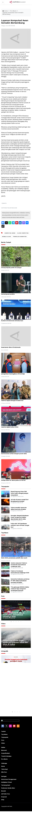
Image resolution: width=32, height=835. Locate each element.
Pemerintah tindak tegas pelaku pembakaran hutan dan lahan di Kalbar (15, 642)
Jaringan (4, 776)
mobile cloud (6, 236)
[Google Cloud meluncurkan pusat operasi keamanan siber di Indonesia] (16, 336)
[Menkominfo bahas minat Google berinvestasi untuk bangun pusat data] (16, 442)
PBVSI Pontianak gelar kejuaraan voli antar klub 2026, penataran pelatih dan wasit (15, 557)
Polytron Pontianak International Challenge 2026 (20, 572)
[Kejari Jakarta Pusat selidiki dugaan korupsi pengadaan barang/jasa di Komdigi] (16, 363)
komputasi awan (10, 233)
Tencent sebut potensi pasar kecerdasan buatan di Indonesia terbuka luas (15, 319)
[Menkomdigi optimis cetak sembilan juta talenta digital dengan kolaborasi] (16, 389)
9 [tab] (24, 649)
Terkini (3, 731)
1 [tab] (11, 621)
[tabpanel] (16, 610)
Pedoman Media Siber (8, 788)
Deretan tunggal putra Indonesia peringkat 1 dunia (14, 706)
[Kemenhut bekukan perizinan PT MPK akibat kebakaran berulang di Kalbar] (5, 581)
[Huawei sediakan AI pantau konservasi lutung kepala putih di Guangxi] (16, 256)
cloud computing (23, 233)
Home (6, 11)
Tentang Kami (5, 785)
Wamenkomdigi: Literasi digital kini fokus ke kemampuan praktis (16, 293)
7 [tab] (20, 649)
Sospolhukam (5, 753)
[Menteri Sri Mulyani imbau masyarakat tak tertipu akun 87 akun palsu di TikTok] (16, 469)
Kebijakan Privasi (6, 782)
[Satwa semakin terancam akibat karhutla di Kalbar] (5, 510)
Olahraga (4, 763)
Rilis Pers (4, 772)
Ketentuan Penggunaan (8, 779)
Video (3, 623)
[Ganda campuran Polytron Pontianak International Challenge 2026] (5, 565)
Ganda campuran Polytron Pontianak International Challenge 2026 (19, 564)
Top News (4, 533)
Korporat (4, 797)
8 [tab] (22, 649)
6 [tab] (17, 649)
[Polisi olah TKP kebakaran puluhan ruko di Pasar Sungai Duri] (5, 526)
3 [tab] (16, 621)
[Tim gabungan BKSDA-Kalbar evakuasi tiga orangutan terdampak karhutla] (5, 589)
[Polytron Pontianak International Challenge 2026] (5, 573)
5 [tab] (21, 621)
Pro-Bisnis (13, 11)
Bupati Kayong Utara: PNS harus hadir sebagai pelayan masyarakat (19, 493)
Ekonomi (4, 750)
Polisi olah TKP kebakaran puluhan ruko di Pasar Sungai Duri (20, 525)
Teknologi (4, 769)
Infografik (4, 651)
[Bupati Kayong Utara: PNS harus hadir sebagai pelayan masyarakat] (5, 494)
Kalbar (3, 747)
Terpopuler (5, 486)
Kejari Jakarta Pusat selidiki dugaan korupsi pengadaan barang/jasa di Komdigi (15, 373)
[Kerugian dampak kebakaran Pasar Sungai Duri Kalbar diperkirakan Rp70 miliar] (5, 518)
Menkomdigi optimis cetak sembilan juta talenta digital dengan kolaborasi (14, 399)
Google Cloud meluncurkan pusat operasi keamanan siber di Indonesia (15, 346)
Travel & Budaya (6, 756)
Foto (2, 596)
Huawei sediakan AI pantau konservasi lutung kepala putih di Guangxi (14, 266)
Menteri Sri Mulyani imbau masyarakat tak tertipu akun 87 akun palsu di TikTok (15, 479)
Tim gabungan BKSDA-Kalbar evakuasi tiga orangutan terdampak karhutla (20, 588)
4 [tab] (18, 621)
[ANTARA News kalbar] (17, 2)
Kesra (3, 766)
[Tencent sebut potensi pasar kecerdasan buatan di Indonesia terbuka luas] (16, 309)
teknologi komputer (20, 236)
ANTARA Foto (5, 794)
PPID (2, 800)
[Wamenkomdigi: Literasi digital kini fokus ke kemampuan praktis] (16, 283)
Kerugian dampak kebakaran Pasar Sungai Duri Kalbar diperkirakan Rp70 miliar (20, 517)
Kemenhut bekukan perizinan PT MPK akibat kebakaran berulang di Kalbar (20, 580)
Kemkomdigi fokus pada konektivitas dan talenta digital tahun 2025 (15, 426)
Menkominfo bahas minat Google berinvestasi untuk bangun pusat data (14, 452)
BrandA (3, 791)
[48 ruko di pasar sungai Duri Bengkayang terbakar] (5, 502)
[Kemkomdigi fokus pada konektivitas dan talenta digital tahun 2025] (16, 416)
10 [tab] (27, 649)
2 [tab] (13, 621)
